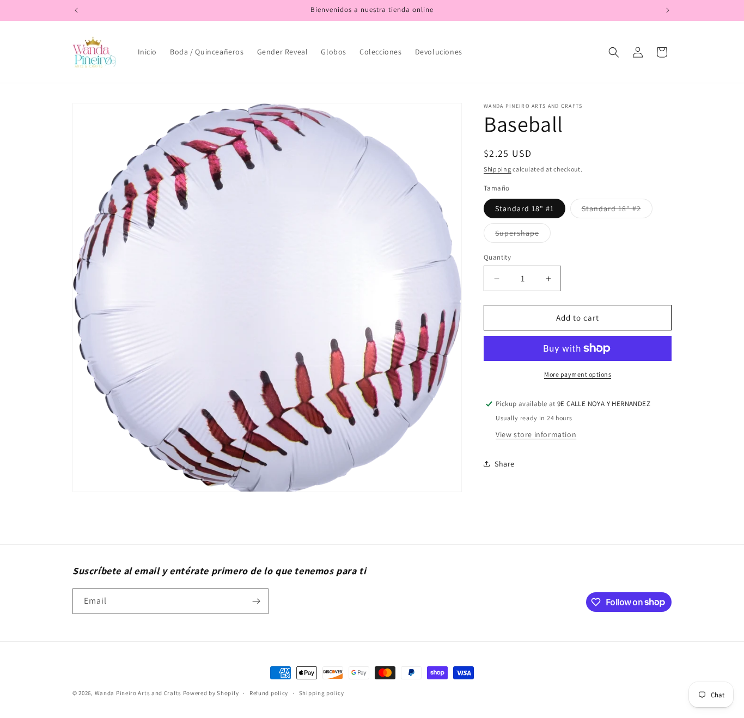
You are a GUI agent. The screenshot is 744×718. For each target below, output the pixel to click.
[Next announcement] (668, 10)
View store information (536, 434)
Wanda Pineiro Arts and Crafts (138, 693)
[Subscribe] (256, 601)
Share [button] (505, 464)
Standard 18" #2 (617, 210)
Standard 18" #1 (524, 208)
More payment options (577, 374)
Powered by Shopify (211, 693)
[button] (614, 52)
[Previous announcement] (76, 10)
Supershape (523, 235)
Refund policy (268, 692)
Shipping (497, 169)
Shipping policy (321, 692)
